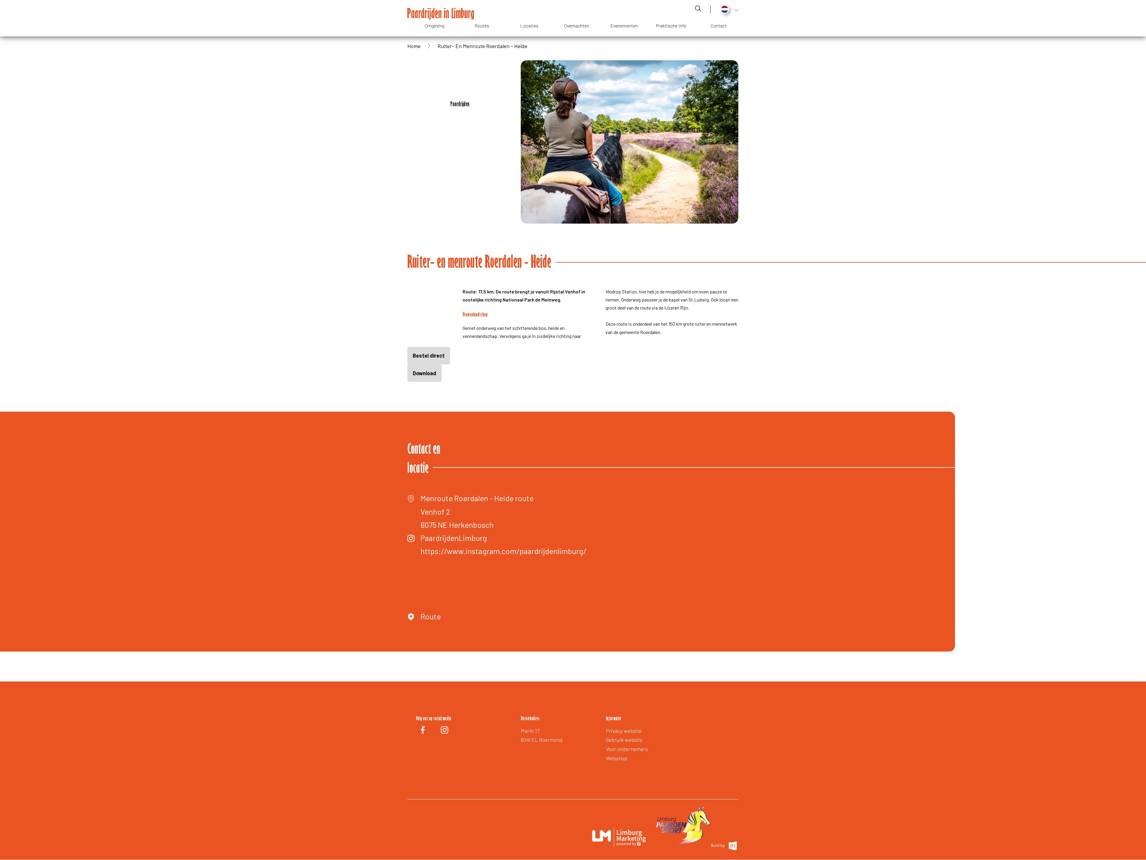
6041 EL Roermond (542, 739)
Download (424, 373)
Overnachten (576, 25)
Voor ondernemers (627, 749)
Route (430, 616)
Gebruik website (624, 739)
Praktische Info (671, 25)
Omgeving (434, 25)
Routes (482, 25)
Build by (718, 845)
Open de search (698, 8)
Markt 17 (530, 730)
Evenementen (624, 25)
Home (413, 46)
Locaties (529, 25)
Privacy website (624, 730)
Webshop (616, 758)
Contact (719, 25)
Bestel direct (429, 355)
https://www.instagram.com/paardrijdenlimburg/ (503, 551)
